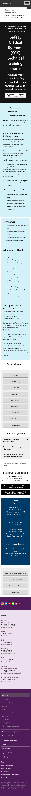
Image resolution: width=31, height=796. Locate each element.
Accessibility (5, 771)
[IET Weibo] (16, 603)
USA (2, 657)
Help (2, 762)
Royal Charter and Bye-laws (10, 713)
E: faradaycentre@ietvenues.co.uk (11, 673)
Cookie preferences (7, 765)
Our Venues (4, 666)
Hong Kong (4, 649)
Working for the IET (8, 723)
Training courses (10, 12)
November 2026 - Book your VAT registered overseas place (15, 492)
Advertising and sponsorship (10, 726)
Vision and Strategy (8, 703)
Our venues (5, 719)
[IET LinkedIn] (6, 603)
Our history (5, 699)
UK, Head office (6, 623)
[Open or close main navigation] (27, 3)
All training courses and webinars (14, 15)
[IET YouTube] (9, 604)
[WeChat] (13, 603)
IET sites (5, 3)
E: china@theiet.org (7, 636)
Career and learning (11, 10)
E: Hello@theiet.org (7, 627)
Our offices (5, 716)
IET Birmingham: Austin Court (10, 677)
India (2, 640)
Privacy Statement (6, 768)
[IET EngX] (20, 603)
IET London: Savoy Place (9, 668)
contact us (6, 125)
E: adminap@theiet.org (8, 653)
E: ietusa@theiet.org (7, 662)
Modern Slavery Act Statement (10, 774)
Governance (5, 706)
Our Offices (4, 620)
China (3, 631)
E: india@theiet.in (6, 644)
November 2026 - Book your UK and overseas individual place (15, 486)
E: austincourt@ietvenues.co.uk (10, 682)
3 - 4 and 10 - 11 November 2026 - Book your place (15, 95)
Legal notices (5, 778)
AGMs (4, 709)
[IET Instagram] (2, 603)
